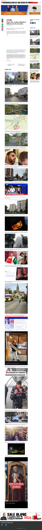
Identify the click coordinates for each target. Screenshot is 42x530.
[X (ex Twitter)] (33, 23)
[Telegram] (35, 23)
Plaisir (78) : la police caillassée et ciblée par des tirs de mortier (16, 23)
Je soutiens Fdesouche (33, 2)
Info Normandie (8, 60)
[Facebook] (31, 23)
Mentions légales (23, 528)
